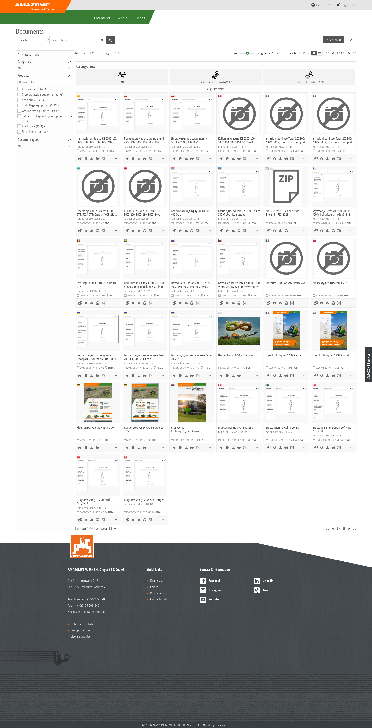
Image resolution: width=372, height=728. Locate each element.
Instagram (215, 590)
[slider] (247, 53)
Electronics (32, 126)
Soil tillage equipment (39, 105)
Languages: (263, 53)
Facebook (215, 581)
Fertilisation (33, 89)
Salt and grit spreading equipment (43, 118)
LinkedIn (268, 581)
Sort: (283, 53)
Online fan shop (160, 599)
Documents (102, 18)
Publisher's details (82, 624)
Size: (235, 53)
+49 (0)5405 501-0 (93, 599)
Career (154, 587)
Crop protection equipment (42, 94)
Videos (140, 18)
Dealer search (158, 581)
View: (306, 53)
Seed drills (32, 100)
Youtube (214, 599)
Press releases (158, 593)
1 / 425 (341, 53)
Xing (265, 590)
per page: (105, 53)
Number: (80, 53)
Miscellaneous (34, 132)
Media (122, 18)
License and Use (80, 636)
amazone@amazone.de (90, 612)
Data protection (80, 630)
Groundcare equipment (39, 111)
